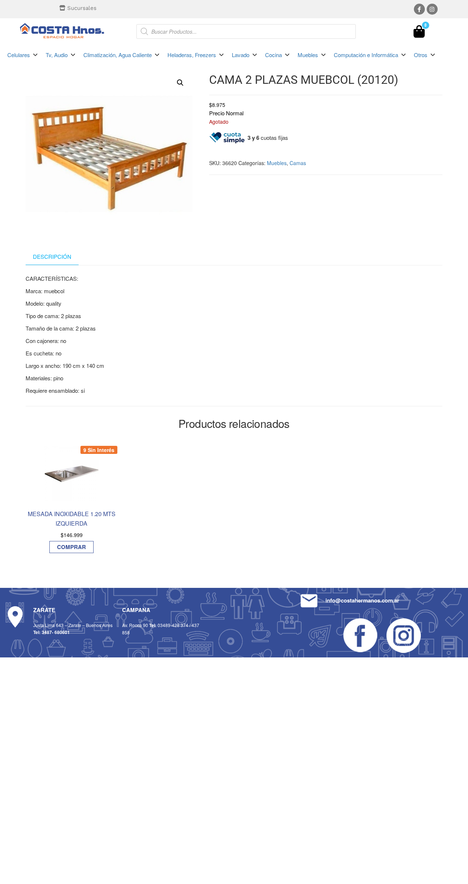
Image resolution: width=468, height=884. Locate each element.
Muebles (277, 163)
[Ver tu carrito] (419, 33)
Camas (298, 163)
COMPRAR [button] (71, 547)
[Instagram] (432, 9)
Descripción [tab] (52, 256)
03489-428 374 (173, 625)
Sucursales (82, 8)
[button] (23, 55)
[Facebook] (419, 9)
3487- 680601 (56, 632)
